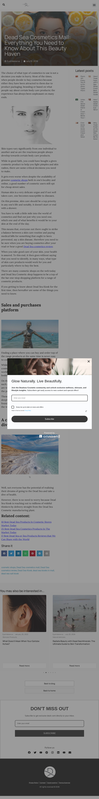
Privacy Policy (28, 410)
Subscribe (49, 419)
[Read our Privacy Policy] (86, 411)
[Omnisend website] (49, 435)
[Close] (89, 361)
